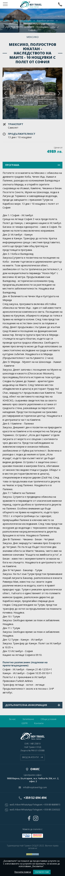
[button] (58, 93)
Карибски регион (45, 20)
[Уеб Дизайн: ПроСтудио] (32, 853)
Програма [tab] (12, 165)
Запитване (28, 719)
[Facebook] (29, 818)
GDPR (24, 723)
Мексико (13, 23)
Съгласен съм (42, 872)
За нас (12, 719)
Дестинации (25, 20)
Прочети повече (22, 872)
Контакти (39, 723)
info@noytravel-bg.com (35, 787)
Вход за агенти (30, 757)
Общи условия (48, 719)
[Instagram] (35, 818)
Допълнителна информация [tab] (26, 705)
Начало (9, 20)
